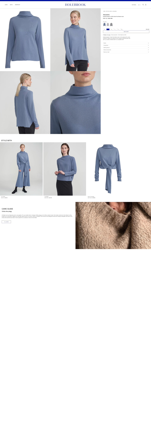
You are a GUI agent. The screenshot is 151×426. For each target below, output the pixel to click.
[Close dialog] (97, 198)
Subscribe (87, 223)
